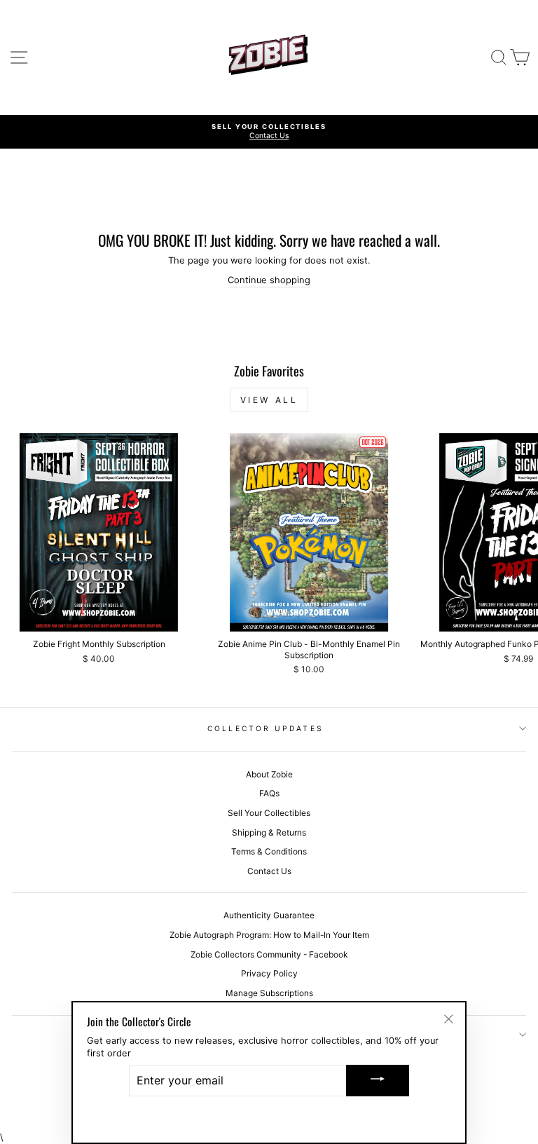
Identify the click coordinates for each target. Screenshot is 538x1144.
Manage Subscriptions (269, 993)
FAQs (269, 793)
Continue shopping (269, 280)
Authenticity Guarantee (269, 915)
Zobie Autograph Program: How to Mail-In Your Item (269, 934)
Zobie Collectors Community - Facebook (269, 954)
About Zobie (269, 774)
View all (269, 400)
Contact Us (269, 871)
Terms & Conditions (269, 851)
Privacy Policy (269, 973)
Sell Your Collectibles (269, 813)
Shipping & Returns (269, 832)
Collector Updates (265, 728)
